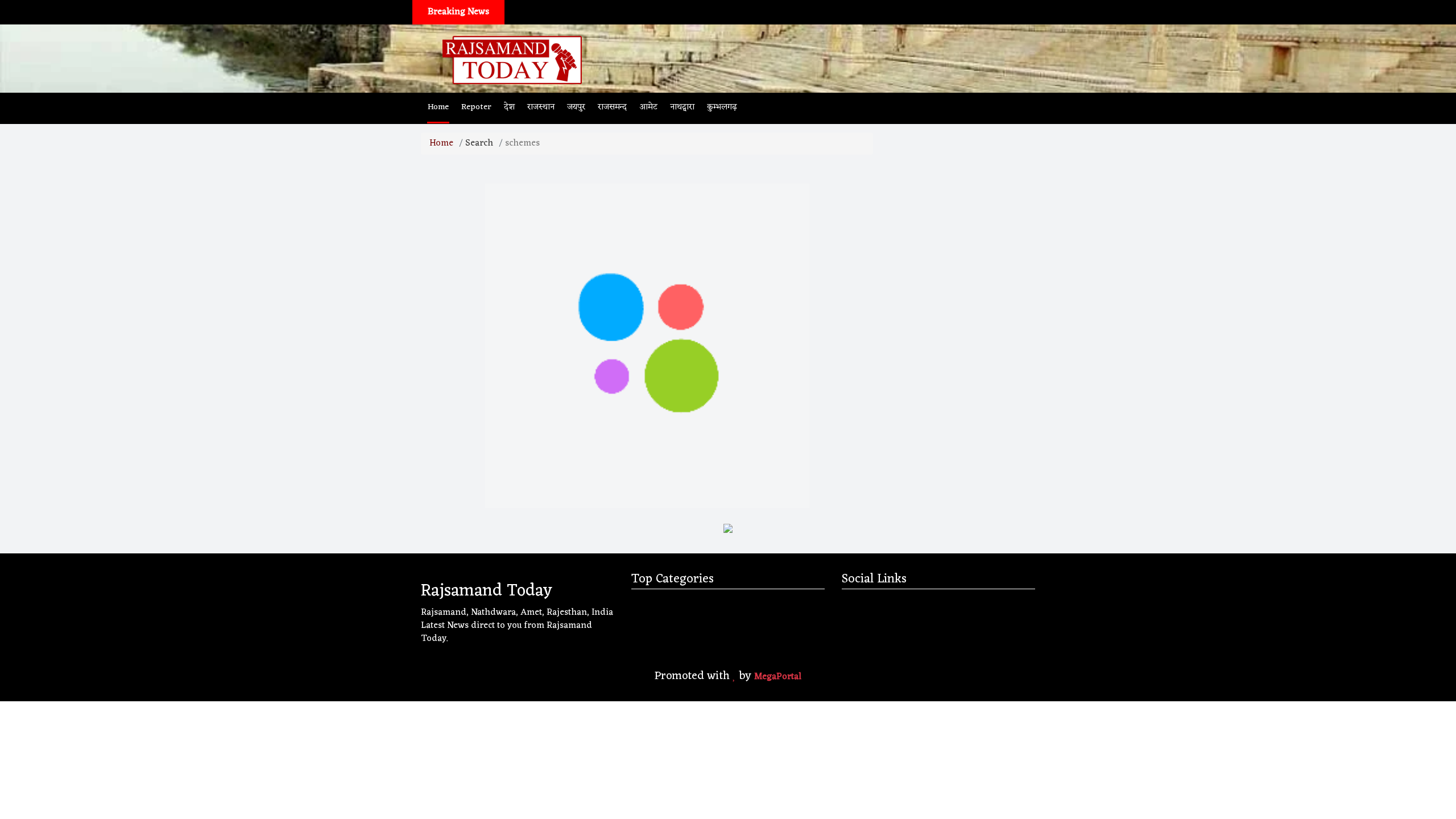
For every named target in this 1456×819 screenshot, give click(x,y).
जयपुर (576, 107)
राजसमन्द (612, 107)
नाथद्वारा (682, 107)
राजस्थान (541, 107)
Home (438, 107)
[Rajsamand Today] (512, 59)
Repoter (476, 107)
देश (509, 107)
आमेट (648, 107)
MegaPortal (777, 677)
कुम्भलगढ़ (722, 107)
